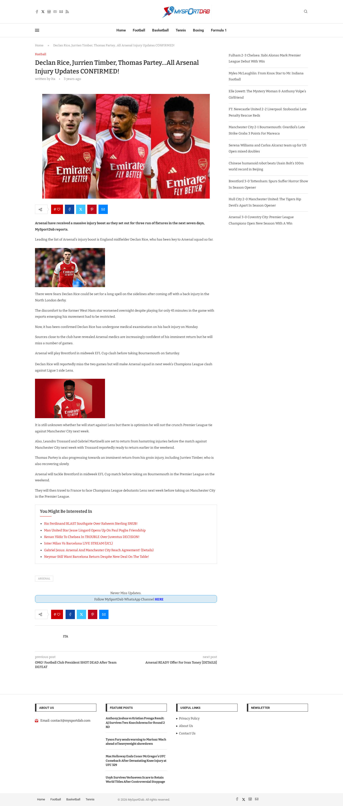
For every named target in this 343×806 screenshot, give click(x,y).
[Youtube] (55, 12)
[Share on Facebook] (69, 209)
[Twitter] (43, 12)
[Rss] (67, 12)
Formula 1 (219, 30)
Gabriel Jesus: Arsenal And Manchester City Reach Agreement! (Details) (99, 550)
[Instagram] (49, 12)
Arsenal (44, 578)
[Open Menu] (37, 30)
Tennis (181, 30)
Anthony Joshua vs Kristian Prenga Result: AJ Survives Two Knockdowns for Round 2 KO (135, 722)
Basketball (160, 30)
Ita (65, 636)
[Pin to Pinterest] (92, 209)
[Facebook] (37, 12)
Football (139, 30)
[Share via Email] (103, 209)
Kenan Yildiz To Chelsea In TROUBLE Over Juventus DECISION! (92, 537)
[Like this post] (58, 209)
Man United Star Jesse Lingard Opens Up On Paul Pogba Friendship (95, 530)
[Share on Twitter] (80, 209)
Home (121, 30)
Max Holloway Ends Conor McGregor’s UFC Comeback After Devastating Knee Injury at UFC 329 (136, 760)
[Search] (305, 12)
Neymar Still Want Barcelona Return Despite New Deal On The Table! (96, 557)
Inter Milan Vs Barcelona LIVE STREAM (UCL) (78, 543)
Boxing (198, 30)
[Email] (61, 12)
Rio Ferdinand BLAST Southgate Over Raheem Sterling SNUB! (91, 524)
